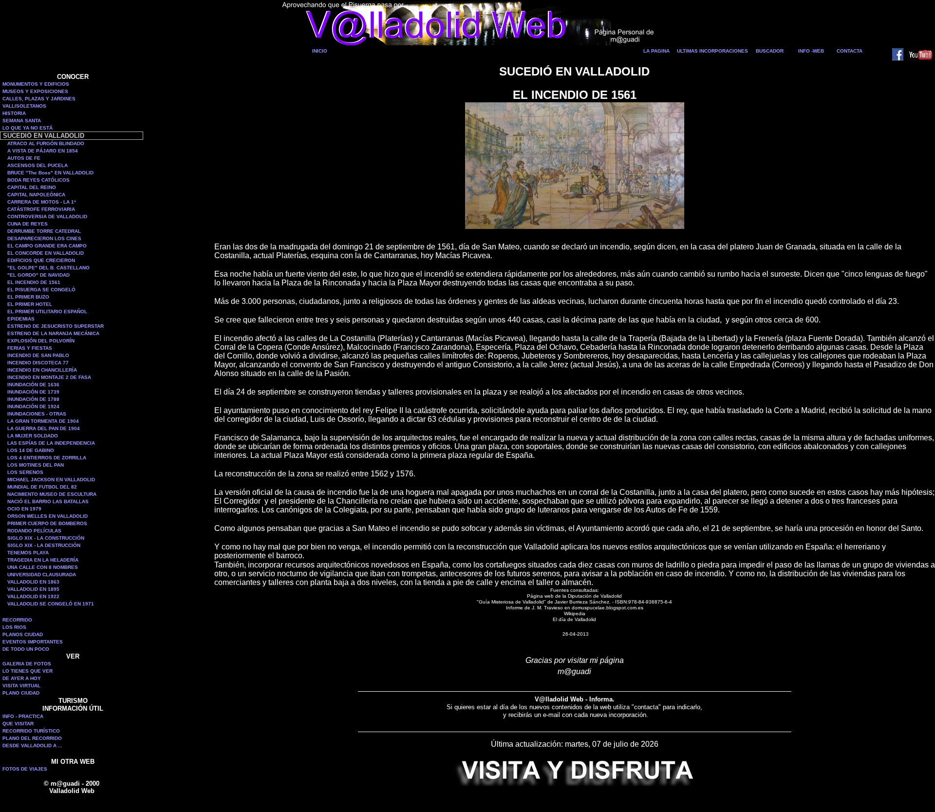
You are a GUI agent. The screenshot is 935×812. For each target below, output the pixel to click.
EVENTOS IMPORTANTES (32, 641)
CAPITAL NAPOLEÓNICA (36, 194)
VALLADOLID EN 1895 (33, 589)
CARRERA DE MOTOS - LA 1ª (41, 202)
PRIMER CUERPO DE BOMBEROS (47, 523)
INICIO (319, 51)
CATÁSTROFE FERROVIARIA (41, 209)
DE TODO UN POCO (25, 649)
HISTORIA (14, 113)
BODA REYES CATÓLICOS (38, 180)
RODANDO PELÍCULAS (34, 530)
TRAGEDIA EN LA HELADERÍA (42, 560)
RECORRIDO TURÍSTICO (31, 731)
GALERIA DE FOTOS (26, 663)
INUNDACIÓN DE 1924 (33, 406)
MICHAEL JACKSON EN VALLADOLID (51, 479)
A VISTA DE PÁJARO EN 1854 (42, 150)
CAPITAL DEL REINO (31, 187)
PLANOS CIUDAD (22, 634)
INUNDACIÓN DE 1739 (33, 392)
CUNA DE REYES (27, 224)
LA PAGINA (656, 51)
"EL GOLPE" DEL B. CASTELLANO (48, 267)
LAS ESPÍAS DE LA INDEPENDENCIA (51, 443)
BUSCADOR (770, 51)
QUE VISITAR (18, 723)
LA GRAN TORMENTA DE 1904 (43, 421)
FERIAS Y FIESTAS (29, 348)
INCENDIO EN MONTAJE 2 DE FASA (49, 377)
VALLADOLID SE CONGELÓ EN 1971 (50, 603)
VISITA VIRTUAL (21, 685)
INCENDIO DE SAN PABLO (38, 355)
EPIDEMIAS (21, 318)
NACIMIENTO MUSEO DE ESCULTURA (51, 494)
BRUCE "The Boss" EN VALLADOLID (50, 172)
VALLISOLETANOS (24, 106)
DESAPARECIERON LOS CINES (44, 238)
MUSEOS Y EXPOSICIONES (35, 91)
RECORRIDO (17, 620)
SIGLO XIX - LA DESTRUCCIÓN (43, 545)
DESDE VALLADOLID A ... (32, 745)
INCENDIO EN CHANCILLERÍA (42, 370)
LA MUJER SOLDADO (32, 435)
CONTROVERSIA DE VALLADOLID (47, 216)
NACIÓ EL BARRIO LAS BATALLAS (48, 501)
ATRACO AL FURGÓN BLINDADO (45, 143)
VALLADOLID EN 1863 (33, 582)
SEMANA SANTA (21, 120)
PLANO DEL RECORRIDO (32, 738)
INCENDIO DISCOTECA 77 (38, 362)
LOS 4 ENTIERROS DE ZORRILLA (46, 457)
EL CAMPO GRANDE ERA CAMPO (47, 245)
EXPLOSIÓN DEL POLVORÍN (41, 340)
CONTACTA (849, 51)
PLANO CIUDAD (20, 693)
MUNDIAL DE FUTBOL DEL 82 (42, 487)
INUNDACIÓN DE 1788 (33, 399)
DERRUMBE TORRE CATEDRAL (44, 231)
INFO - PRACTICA (22, 716)
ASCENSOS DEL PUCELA (37, 165)
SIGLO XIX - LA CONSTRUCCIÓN (45, 538)
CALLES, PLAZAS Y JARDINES (38, 98)
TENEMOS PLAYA (28, 552)
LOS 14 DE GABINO (30, 450)
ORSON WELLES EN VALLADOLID (47, 516)
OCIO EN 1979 (24, 508)
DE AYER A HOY (21, 678)
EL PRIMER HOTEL (29, 304)
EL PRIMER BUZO (28, 297)
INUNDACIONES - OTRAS (36, 413)
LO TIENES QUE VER (27, 671)
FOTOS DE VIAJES (24, 769)
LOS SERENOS (25, 472)
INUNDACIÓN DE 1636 (33, 384)
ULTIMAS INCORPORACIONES (712, 51)
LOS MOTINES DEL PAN (35, 465)
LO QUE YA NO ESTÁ (27, 128)
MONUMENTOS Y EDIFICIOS (35, 84)
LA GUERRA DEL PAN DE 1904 (43, 428)
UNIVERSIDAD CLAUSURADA (41, 574)
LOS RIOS (14, 627)
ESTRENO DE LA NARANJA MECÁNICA (53, 333)
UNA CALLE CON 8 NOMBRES (42, 567)
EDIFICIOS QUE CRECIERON (41, 260)
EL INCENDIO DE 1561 (33, 282)
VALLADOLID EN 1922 (33, 596)
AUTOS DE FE (23, 158)
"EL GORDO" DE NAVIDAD (38, 275)
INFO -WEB (811, 51)
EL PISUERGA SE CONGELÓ (41, 289)
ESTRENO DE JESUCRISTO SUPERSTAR (55, 326)
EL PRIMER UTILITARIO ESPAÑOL (47, 311)
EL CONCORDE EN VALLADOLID (45, 253)
